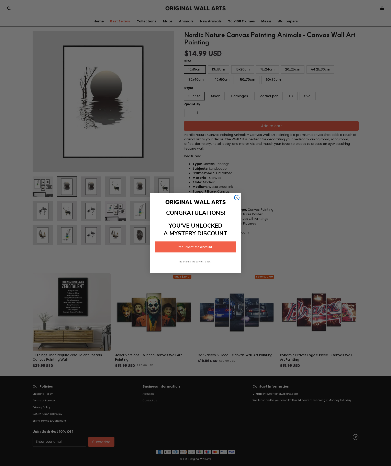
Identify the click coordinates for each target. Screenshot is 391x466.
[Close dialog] (236, 197)
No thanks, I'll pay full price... (195, 261)
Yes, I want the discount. (195, 247)
